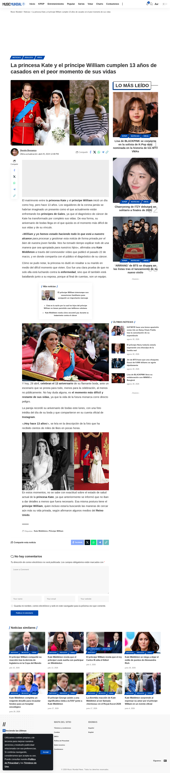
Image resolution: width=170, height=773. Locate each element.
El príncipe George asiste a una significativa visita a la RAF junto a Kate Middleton (65, 701)
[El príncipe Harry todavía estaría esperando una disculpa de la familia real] (118, 348)
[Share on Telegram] (103, 152)
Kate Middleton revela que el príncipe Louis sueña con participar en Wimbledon (66, 660)
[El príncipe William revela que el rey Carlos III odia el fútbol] (104, 642)
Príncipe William (56, 531)
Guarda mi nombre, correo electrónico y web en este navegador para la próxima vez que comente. (60, 606)
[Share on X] (95, 152)
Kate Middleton (41, 531)
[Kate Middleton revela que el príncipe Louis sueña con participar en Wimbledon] (66, 642)
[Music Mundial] (14, 4)
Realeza (29, 57)
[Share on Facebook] (90, 152)
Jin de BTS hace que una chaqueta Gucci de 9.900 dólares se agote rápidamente (143, 362)
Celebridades (93, 649)
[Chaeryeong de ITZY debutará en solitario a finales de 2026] (135, 180)
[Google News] (165, 760)
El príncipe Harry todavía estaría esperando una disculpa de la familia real (141, 347)
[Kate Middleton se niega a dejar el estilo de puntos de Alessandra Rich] (143, 642)
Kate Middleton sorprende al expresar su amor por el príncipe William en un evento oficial (141, 701)
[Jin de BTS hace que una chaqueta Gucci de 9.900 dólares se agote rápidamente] (118, 363)
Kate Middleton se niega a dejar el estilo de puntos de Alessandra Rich (142, 660)
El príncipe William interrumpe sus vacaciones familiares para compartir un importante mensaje (73, 295)
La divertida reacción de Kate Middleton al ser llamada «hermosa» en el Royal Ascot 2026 (103, 701)
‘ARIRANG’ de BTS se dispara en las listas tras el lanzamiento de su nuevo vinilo (135, 269)
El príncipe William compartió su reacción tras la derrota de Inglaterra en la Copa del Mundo (25, 660)
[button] (45, 752)
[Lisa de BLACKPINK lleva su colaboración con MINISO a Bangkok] (118, 378)
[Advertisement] (85, 33)
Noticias (16, 57)
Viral (39, 57)
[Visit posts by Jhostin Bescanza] (15, 152)
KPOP (124, 136)
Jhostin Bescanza (28, 150)
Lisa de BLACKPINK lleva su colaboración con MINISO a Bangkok (139, 377)
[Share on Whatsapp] (99, 152)
